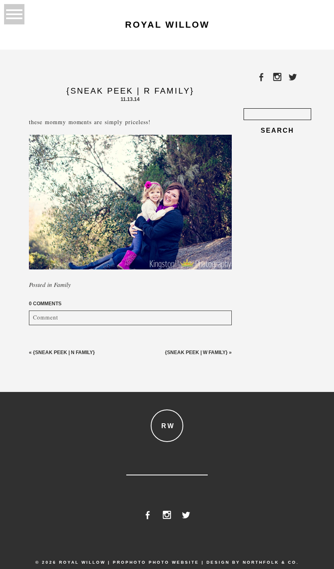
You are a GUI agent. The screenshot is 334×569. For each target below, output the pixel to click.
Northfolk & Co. (271, 562)
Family (62, 284)
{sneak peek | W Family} (196, 352)
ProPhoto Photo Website (156, 562)
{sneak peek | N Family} (64, 352)
